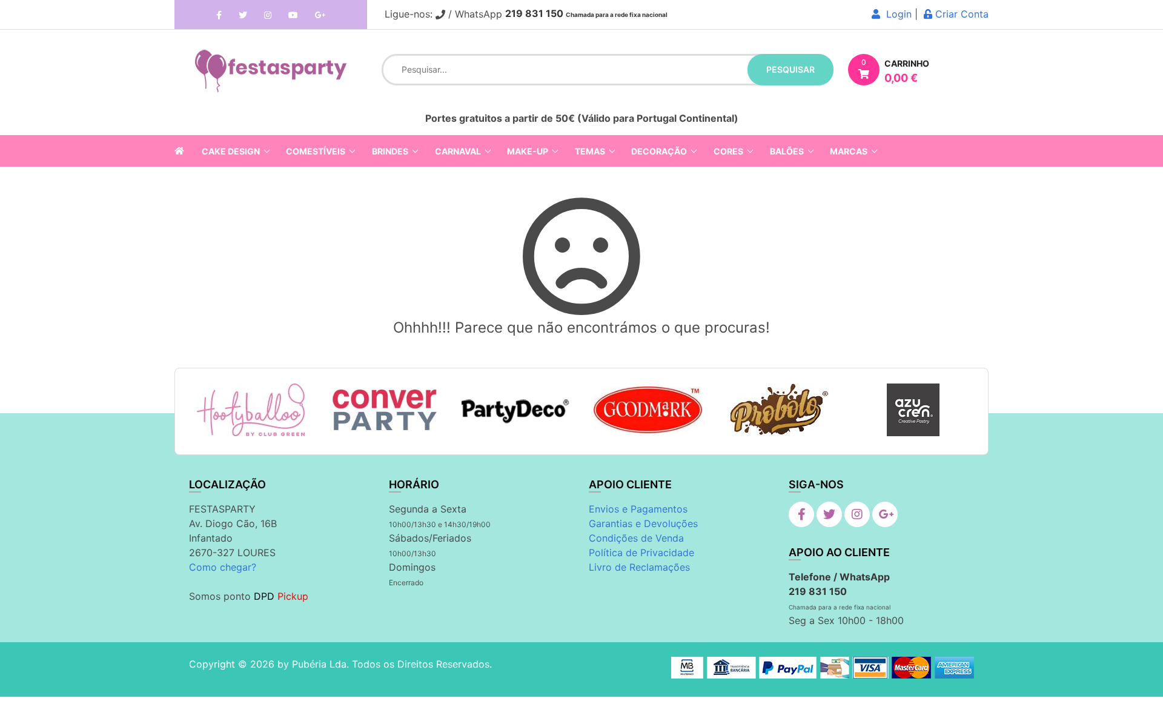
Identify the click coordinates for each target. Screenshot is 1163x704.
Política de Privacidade (641, 552)
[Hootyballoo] (251, 410)
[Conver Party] (383, 410)
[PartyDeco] (516, 410)
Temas (590, 151)
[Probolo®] (780, 410)
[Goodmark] (648, 410)
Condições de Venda (636, 538)
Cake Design (231, 151)
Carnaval (458, 151)
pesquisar (790, 69)
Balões (787, 151)
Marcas (848, 151)
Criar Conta (960, 14)
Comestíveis (315, 151)
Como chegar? (222, 567)
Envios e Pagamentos (638, 509)
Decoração (659, 151)
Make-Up (527, 151)
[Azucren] (913, 410)
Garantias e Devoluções (643, 523)
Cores (728, 151)
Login (896, 14)
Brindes (390, 151)
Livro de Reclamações (639, 567)
